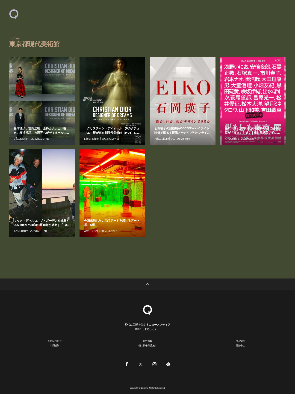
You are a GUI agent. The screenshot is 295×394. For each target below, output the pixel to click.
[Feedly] (168, 364)
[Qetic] (14, 14)
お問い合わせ (55, 340)
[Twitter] (141, 364)
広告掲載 (147, 340)
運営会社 (240, 345)
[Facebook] (127, 364)
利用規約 (54, 345)
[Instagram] (154, 364)
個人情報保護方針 (147, 345)
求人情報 (240, 340)
